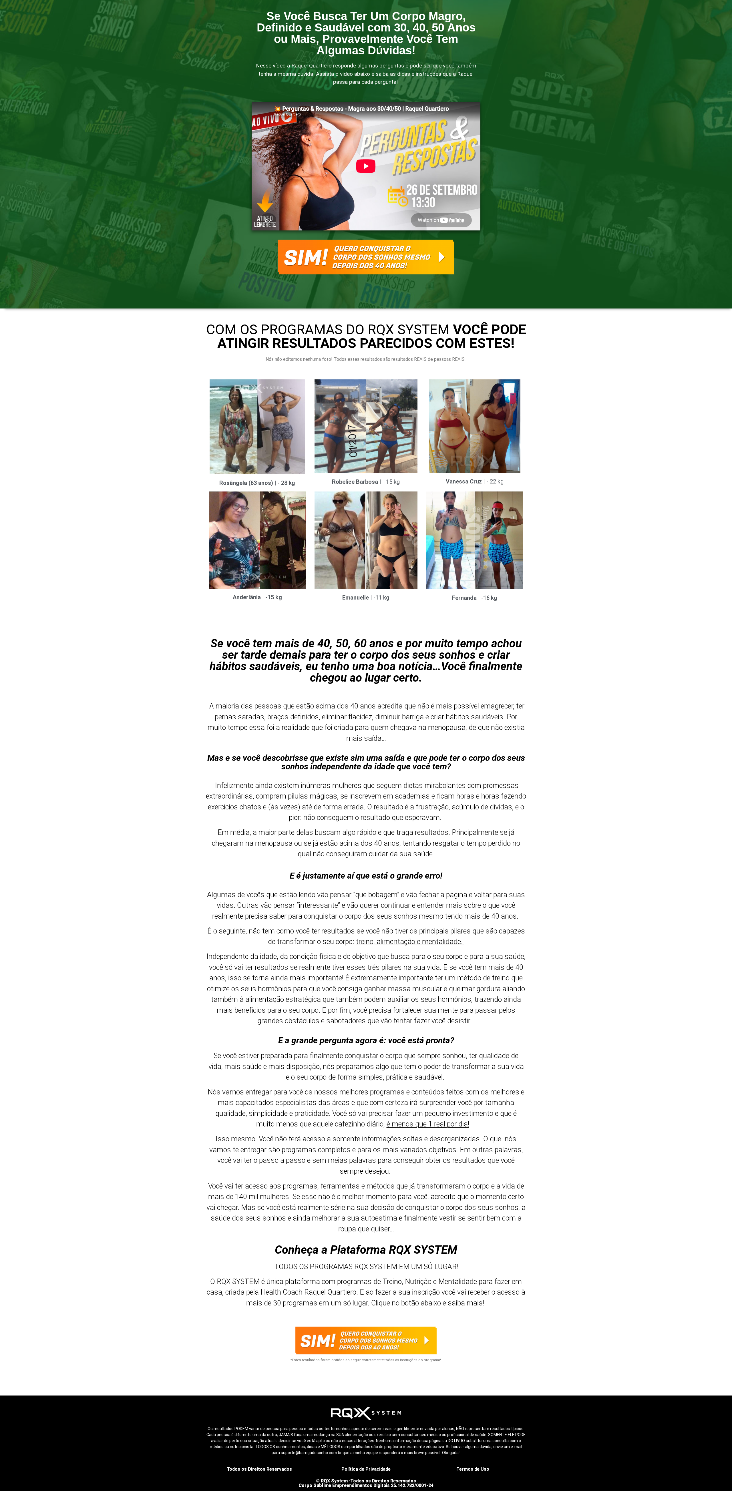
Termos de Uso (472, 1469)
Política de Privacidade (366, 1469)
